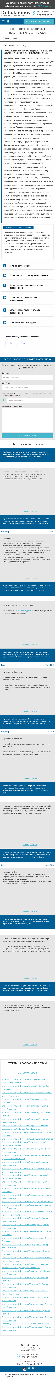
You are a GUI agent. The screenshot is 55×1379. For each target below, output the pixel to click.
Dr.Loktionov (16, 12)
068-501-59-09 (45, 14)
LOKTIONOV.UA (44, 6)
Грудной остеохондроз (20, 266)
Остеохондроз (27, 1072)
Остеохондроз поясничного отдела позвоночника (26, 286)
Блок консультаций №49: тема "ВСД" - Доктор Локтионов (27, 1202)
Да (11, 343)
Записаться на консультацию (38, 21)
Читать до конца (30, 511)
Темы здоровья (10, 38)
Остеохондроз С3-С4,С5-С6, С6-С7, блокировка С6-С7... (26, 1324)
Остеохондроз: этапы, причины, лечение (29, 275)
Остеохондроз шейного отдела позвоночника (25, 298)
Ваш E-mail (7, 383)
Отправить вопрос (27, 436)
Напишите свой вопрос (12, 406)
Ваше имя (6, 373)
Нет (23, 343)
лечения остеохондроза (22, 611)
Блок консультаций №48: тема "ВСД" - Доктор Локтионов (27, 1139)
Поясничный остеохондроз (23, 322)
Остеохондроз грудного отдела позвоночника (25, 311)
